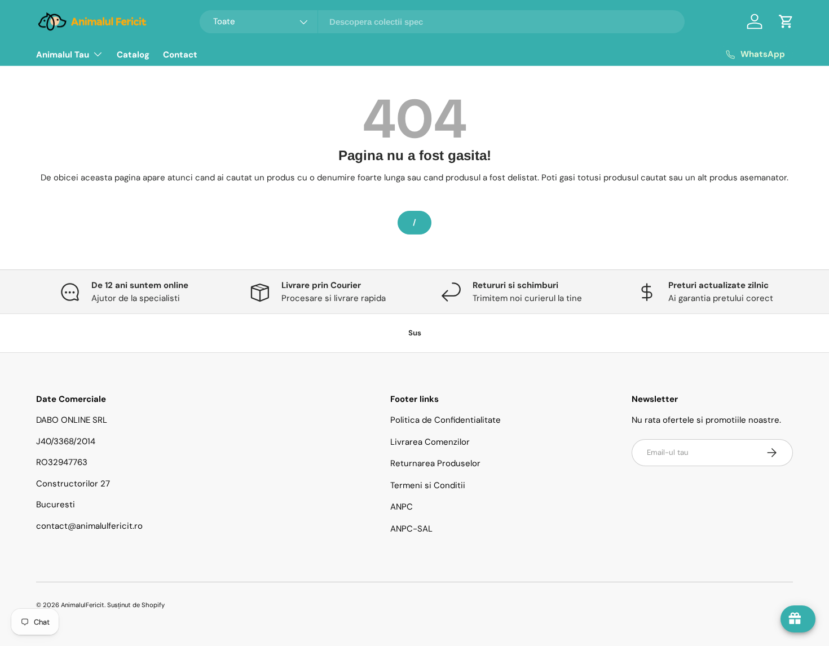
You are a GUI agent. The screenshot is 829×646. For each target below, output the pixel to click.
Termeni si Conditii (427, 485)
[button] (786, 21)
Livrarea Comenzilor (430, 442)
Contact (180, 54)
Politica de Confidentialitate (445, 420)
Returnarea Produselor (435, 463)
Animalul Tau (62, 54)
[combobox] (442, 21)
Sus (414, 333)
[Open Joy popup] (798, 618)
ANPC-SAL (411, 528)
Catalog (133, 54)
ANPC (401, 506)
